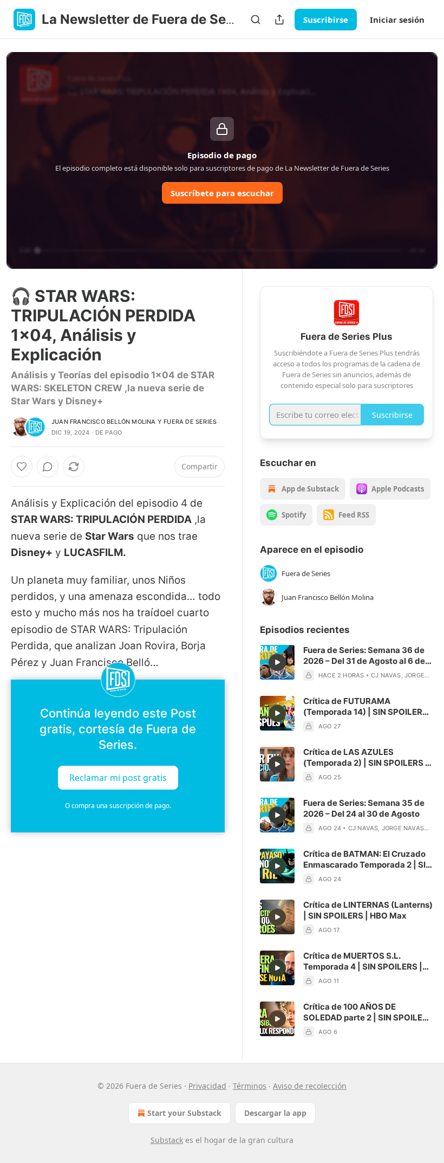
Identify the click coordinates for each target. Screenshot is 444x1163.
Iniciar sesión (397, 19)
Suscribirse (325, 19)
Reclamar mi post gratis (118, 778)
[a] (277, 662)
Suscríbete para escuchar (222, 193)
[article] (347, 663)
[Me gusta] (21, 466)
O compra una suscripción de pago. (118, 805)
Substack (167, 1140)
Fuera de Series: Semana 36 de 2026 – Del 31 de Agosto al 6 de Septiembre (364, 656)
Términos (249, 1086)
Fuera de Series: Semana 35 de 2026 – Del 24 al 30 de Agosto (364, 808)
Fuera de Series (190, 421)
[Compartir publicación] (279, 19)
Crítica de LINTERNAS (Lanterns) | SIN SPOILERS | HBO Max (368, 910)
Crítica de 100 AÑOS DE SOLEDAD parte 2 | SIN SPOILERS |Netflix (368, 1012)
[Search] (255, 19)
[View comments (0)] (47, 466)
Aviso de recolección (310, 1086)
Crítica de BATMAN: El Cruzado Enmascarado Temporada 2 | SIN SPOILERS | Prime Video (367, 859)
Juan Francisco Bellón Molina (103, 421)
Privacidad (207, 1086)
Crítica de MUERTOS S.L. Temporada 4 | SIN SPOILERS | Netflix (362, 961)
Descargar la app (275, 1113)
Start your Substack (184, 1113)
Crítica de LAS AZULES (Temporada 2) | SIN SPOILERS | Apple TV (365, 757)
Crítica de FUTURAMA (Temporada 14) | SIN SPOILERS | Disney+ (368, 707)
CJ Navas (386, 675)
